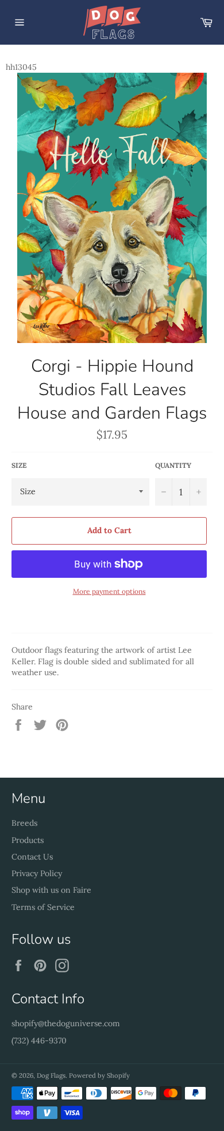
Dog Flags (51, 1075)
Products (27, 840)
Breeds (24, 823)
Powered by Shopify (99, 1075)
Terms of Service (43, 907)
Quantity (173, 465)
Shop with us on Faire (51, 890)
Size (18, 465)
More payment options (109, 591)
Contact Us (32, 857)
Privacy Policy (36, 873)
